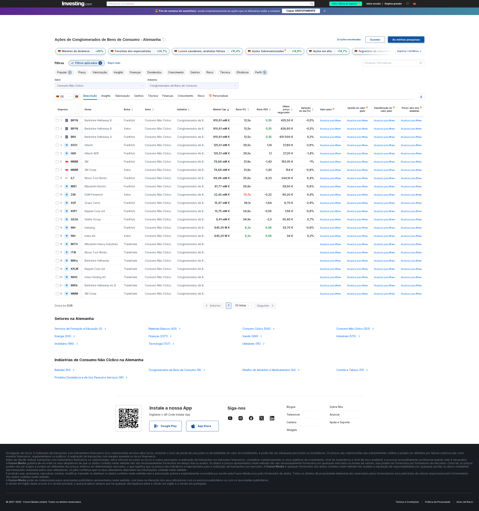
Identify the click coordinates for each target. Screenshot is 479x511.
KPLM (74, 269)
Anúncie (335, 414)
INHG (74, 277)
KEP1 (74, 211)
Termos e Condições (407, 501)
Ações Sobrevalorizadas (268, 51)
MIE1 (74, 186)
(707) (159, 343)
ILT (73, 178)
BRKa (74, 260)
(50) (63, 369)
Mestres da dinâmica (76, 51)
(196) (64, 343)
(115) (251, 343)
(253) (353, 328)
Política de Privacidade (437, 501)
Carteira (291, 422)
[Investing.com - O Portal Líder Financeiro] (77, 3)
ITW (73, 252)
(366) (250, 336)
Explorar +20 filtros (408, 51)
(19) (175, 369)
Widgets (292, 429)
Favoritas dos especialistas (133, 51)
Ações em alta (322, 51)
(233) (63, 336)
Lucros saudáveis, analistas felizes (202, 51)
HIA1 (73, 153)
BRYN (74, 120)
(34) (269, 369)
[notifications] (407, 3)
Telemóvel (293, 414)
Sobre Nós (336, 406)
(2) (78, 328)
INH (73, 227)
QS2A (74, 219)
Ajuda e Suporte (340, 422)
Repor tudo (114, 63)
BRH (73, 137)
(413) (163, 328)
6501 (74, 145)
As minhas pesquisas (406, 39)
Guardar (375, 39)
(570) (346, 336)
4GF (73, 203)
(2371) (158, 336)
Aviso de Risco (465, 501)
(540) (256, 328)
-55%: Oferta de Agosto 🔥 (346, 3)
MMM (74, 161)
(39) (89, 377)
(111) (350, 369)
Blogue (291, 406)
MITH (74, 244)
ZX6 (73, 194)
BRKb (74, 285)
